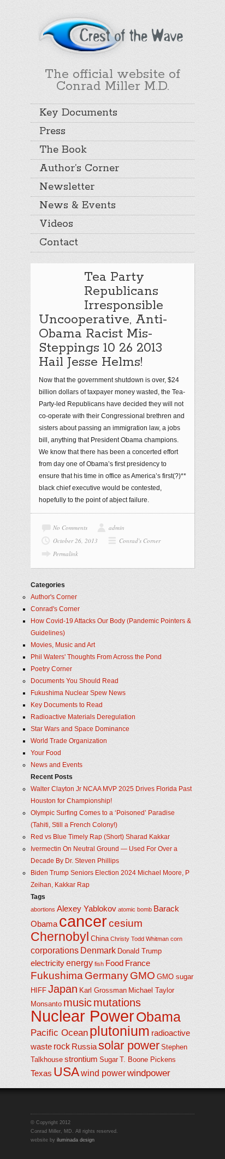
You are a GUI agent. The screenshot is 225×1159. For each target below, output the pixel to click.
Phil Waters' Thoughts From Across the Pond (96, 657)
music (77, 1003)
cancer (83, 921)
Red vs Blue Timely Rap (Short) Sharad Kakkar (100, 837)
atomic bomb (135, 909)
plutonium (120, 1031)
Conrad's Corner (140, 540)
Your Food (46, 753)
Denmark (98, 950)
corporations (55, 950)
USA (66, 1072)
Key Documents (78, 112)
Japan (63, 989)
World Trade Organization (69, 741)
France (137, 963)
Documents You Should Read (75, 681)
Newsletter (66, 187)
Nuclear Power (82, 1016)
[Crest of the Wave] (112, 35)
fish (99, 964)
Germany (106, 975)
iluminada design (75, 1140)
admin (117, 527)
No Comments (70, 527)
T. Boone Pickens (148, 1059)
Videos (56, 224)
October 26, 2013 (75, 540)
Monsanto (46, 1004)
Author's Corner (54, 597)
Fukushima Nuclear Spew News (78, 693)
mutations (117, 1003)
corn (176, 938)
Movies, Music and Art (63, 645)
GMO (142, 975)
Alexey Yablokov (86, 908)
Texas (41, 1073)
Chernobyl (60, 936)
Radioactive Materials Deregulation (83, 717)
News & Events (77, 205)
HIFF (38, 990)
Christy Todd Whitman (139, 938)
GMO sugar (175, 977)
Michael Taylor (151, 990)
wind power (103, 1073)
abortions (43, 909)
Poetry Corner (51, 669)
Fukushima (57, 975)
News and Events (56, 765)
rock (62, 1046)
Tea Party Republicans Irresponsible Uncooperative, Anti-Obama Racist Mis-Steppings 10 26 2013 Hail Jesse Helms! (103, 319)
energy (79, 963)
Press (52, 131)
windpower (148, 1072)
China (100, 938)
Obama (158, 1017)
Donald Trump (139, 951)
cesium (126, 923)
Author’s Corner (79, 168)
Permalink (65, 554)
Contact (58, 242)
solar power (128, 1045)
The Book (63, 149)
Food (114, 963)
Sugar (108, 1059)
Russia (84, 1046)
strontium (81, 1059)
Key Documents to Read (67, 705)
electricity (47, 963)
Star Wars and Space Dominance (80, 729)
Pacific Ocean (59, 1032)
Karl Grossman (103, 990)
